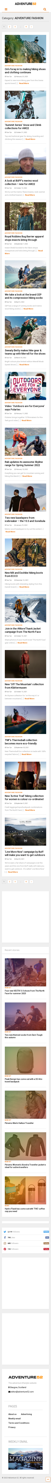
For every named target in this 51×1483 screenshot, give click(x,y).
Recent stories (12, 950)
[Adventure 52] (25, 4)
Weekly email (14, 1418)
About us (12, 1414)
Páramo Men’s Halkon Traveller (19, 1123)
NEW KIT (8, 988)
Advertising (26, 1414)
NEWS (7, 1206)
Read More (24, 83)
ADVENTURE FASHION (13, 66)
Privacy (11, 1427)
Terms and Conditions (18, 1423)
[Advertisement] (25, 916)
